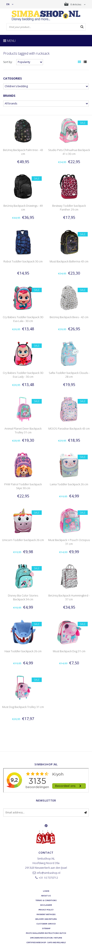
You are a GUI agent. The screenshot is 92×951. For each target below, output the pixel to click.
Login (46, 891)
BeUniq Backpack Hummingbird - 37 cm (69, 597)
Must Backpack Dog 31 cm (69, 651)
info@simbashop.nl (48, 873)
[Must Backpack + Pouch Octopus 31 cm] (68, 520)
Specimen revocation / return (46, 937)
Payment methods (46, 914)
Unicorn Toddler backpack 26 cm (23, 540)
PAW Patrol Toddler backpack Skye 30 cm (23, 486)
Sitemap (46, 928)
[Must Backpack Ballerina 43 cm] (68, 242)
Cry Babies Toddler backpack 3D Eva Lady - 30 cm (23, 375)
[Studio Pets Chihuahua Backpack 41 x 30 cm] (68, 130)
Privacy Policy (46, 909)
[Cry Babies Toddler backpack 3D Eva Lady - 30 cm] (22, 353)
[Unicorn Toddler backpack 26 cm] (22, 520)
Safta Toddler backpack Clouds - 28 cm (69, 375)
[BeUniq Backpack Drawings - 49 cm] (22, 186)
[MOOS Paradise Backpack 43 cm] (68, 409)
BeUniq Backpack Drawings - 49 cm (23, 207)
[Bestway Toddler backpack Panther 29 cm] (68, 186)
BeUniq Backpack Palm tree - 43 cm (23, 152)
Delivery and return (46, 919)
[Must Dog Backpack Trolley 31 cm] (22, 687)
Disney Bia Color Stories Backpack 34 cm (23, 597)
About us (46, 895)
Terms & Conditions (46, 900)
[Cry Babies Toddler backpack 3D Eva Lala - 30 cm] (22, 297)
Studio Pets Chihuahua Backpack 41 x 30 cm (69, 152)
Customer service (46, 923)
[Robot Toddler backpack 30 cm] (22, 242)
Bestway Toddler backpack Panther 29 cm (69, 207)
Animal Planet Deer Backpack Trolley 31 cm (23, 430)
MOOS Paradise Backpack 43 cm (69, 428)
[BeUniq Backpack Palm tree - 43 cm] (22, 130)
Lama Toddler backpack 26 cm (69, 484)
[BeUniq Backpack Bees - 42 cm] (68, 297)
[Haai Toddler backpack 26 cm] (22, 632)
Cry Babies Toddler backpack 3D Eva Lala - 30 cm (23, 319)
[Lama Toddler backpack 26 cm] (68, 465)
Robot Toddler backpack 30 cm (23, 261)
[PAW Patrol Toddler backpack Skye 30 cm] (22, 465)
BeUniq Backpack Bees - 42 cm (69, 317)
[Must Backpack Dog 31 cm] (68, 632)
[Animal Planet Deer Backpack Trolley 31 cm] (22, 409)
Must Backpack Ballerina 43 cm (69, 261)
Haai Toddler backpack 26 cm (23, 651)
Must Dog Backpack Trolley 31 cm (23, 707)
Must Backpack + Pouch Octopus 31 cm (69, 542)
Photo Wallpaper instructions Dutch (46, 933)
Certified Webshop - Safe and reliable (46, 942)
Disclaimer (46, 905)
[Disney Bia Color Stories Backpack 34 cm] (22, 576)
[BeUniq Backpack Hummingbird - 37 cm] (68, 576)
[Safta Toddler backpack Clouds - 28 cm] (68, 353)
